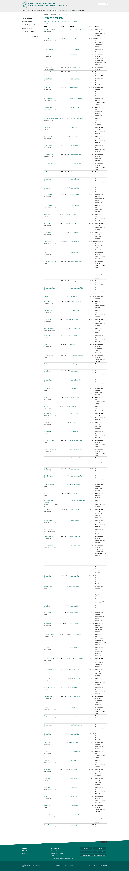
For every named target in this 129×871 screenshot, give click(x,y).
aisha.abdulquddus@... (76, 29)
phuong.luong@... (75, 397)
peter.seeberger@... (75, 586)
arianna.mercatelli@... (76, 458)
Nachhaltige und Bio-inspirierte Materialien (62, 858)
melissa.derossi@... (75, 145)
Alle (76, 21)
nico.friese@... (74, 223)
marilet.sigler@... (74, 612)
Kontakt (25, 848)
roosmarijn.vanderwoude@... (77, 658)
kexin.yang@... (74, 787)
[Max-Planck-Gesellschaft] (24, 865)
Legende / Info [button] (27, 18)
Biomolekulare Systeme (57, 853)
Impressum (71, 865)
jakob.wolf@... (74, 760)
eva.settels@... (74, 606)
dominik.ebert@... (74, 179)
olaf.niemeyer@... (74, 469)
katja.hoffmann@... (75, 319)
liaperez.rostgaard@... (76, 558)
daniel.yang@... (74, 769)
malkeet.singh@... (75, 623)
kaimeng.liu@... (74, 388)
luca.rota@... (73, 567)
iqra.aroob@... (74, 38)
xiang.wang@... (74, 716)
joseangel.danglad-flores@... (77, 118)
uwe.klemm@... (74, 364)
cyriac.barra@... (74, 54)
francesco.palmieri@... (76, 484)
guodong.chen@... (75, 107)
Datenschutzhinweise (61, 865)
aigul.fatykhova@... (75, 205)
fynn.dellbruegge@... (75, 163)
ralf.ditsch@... (73, 172)
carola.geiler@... (74, 270)
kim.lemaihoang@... (75, 380)
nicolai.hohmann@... (75, 328)
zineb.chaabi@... (74, 87)
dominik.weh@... (74, 734)
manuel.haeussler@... (76, 301)
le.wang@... (73, 707)
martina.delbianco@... (76, 154)
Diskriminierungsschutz (99, 855)
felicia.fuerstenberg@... (76, 241)
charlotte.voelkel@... (75, 696)
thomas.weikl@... (74, 742)
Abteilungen (55, 848)
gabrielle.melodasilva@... (76, 449)
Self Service (86, 851)
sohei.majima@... (74, 431)
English (95, 4)
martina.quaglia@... (75, 520)
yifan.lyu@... (73, 422)
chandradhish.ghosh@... (76, 288)
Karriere (55, 10)
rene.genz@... (73, 281)
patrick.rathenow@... (75, 536)
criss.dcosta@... (74, 127)
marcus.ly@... (73, 406)
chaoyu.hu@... (74, 335)
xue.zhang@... (74, 805)
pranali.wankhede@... (76, 725)
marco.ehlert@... (74, 188)
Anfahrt (24, 853)
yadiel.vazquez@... (75, 669)
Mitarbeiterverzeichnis (28, 851)
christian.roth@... (74, 576)
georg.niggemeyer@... (76, 476)
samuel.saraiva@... (75, 687)
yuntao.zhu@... (74, 825)
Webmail (100, 848)
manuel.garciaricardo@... (76, 261)
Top (105, 842)
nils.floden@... (74, 214)
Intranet (86, 848)
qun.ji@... (72, 344)
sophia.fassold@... (75, 194)
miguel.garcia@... (74, 252)
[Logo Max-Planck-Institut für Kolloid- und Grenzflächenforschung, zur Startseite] (50, 4)
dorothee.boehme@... (75, 67)
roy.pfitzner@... (74, 493)
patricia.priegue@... (75, 509)
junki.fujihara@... (74, 232)
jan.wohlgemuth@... (75, 751)
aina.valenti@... (74, 647)
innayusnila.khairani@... (76, 355)
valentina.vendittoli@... (76, 678)
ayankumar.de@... (75, 136)
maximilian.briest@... (75, 72)
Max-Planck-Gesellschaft (100, 851)
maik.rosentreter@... (75, 545)
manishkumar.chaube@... (77, 98)
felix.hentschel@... (75, 310)
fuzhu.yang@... (74, 778)
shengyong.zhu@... (75, 814)
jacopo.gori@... (74, 296)
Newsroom (71, 10)
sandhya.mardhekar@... (76, 440)
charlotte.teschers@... (76, 634)
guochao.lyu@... (74, 413)
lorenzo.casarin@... (75, 78)
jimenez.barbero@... (75, 49)
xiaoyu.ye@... (73, 796)
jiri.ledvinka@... (74, 371)
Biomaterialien (54, 851)
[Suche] (106, 4)
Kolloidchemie (54, 856)
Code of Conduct (86, 855)
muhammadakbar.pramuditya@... (79, 500)
